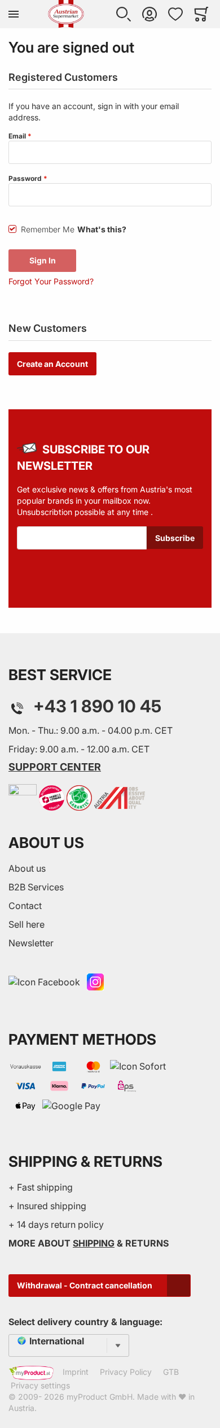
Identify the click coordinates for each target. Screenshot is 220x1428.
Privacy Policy (126, 1372)
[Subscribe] (175, 537)
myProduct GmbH (100, 1396)
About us (27, 868)
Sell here (26, 924)
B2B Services (36, 887)
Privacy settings (40, 1385)
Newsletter (31, 943)
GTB (171, 1372)
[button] (124, 14)
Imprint (76, 1372)
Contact (25, 905)
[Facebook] (44, 981)
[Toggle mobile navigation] (13, 14)
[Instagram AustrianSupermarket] (95, 981)
